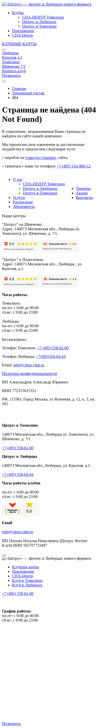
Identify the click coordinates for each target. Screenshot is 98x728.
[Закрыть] (4, 49)
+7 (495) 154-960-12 (73, 166)
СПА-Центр (22, 35)
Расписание (23, 202)
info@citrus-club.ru (17, 532)
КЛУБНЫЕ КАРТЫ (19, 44)
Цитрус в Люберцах (39, 22)
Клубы (18, 13)
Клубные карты (25, 567)
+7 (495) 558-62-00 (17, 448)
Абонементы (24, 206)
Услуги (19, 197)
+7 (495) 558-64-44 (17, 474)
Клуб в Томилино (27, 580)
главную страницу (41, 157)
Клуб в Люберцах (27, 585)
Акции (82, 193)
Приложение (23, 31)
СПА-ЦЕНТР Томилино (43, 17)
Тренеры (83, 188)
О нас (18, 179)
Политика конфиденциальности (29, 373)
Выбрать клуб (14, 71)
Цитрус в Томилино (39, 26)
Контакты (84, 197)
